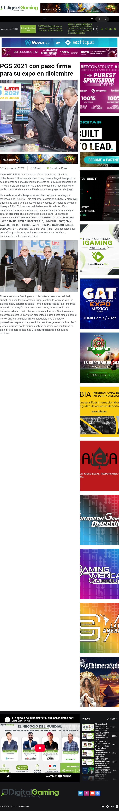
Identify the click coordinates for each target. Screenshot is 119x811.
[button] (44, 19)
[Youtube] (110, 29)
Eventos (55, 168)
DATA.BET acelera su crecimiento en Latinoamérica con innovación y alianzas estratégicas (103, 773)
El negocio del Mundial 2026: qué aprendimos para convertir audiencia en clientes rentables (102, 731)
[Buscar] (105, 19)
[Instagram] (106, 29)
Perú (64, 168)
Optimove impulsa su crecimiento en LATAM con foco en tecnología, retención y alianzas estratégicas (102, 748)
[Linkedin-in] (102, 29)
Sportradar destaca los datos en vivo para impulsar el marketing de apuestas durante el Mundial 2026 (102, 757)
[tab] (99, 727)
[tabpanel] (40, 748)
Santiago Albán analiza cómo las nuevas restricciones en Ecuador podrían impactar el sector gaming (102, 765)
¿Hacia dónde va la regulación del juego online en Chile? (102, 736)
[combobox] (98, 19)
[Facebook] (114, 29)
